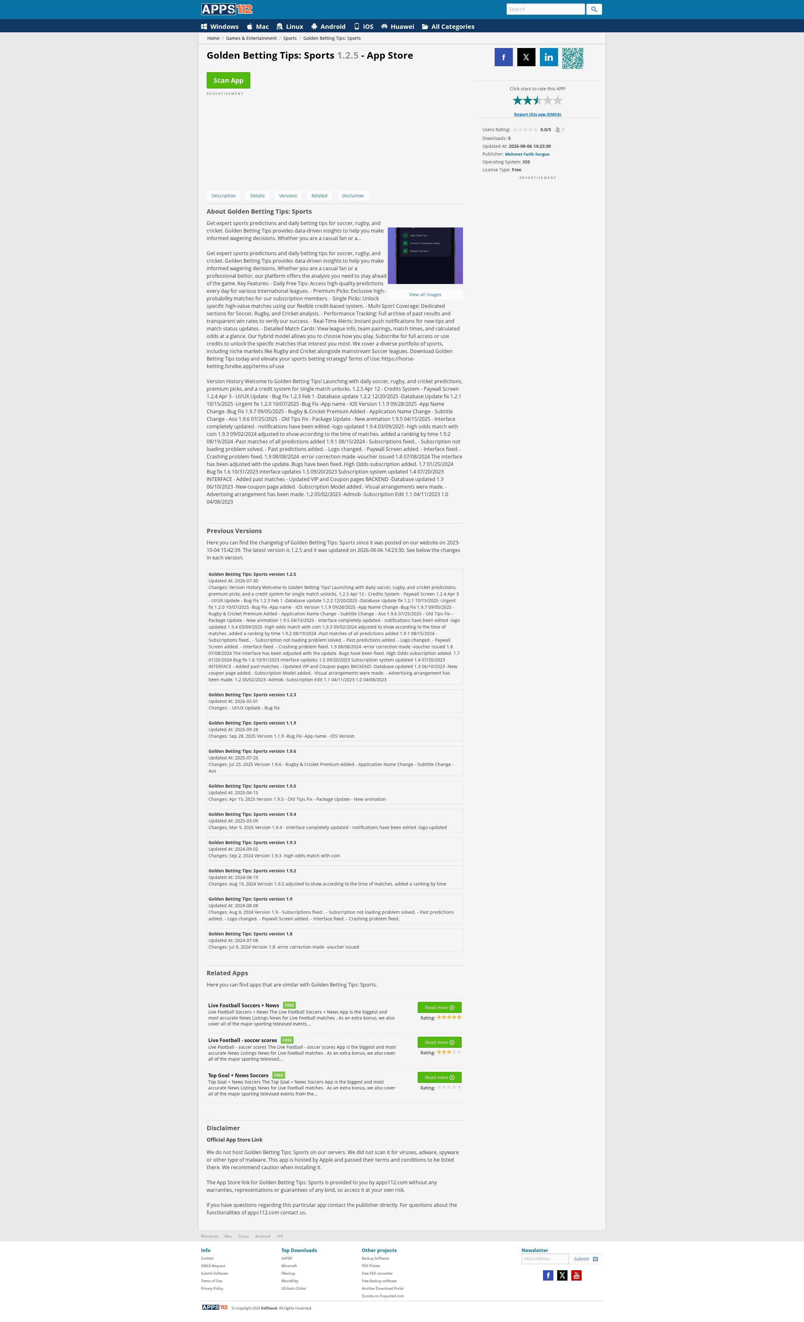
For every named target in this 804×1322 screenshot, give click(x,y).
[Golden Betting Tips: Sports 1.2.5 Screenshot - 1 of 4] (425, 255)
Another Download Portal (383, 1288)
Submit (583, 1259)
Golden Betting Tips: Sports (332, 38)
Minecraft (289, 1265)
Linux (243, 1236)
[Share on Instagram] (549, 57)
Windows (209, 1236)
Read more (437, 1007)
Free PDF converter (377, 1273)
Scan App (228, 80)
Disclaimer (353, 196)
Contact (207, 1258)
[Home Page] (227, 14)
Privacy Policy (212, 1288)
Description (224, 196)
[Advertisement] (335, 140)
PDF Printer (371, 1265)
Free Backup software (379, 1280)
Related (320, 196)
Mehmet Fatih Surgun (527, 154)
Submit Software (214, 1273)
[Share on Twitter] (526, 57)
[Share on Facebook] (504, 57)
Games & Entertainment (251, 38)
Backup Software (375, 1258)
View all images (425, 294)
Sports (290, 38)
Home (213, 38)
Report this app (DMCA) (537, 114)
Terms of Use (211, 1280)
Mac (228, 1236)
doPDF (286, 1258)
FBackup (288, 1273)
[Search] (594, 9)
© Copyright (246, 1308)
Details (257, 196)
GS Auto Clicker (293, 1288)
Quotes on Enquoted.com (383, 1295)
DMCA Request (213, 1265)
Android (262, 1236)
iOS (280, 1236)
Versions (288, 196)
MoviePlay (289, 1280)
